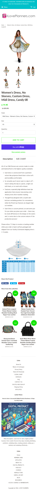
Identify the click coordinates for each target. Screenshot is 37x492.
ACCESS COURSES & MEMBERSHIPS (19, 482)
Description (8, 159)
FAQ (18, 379)
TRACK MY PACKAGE (18, 372)
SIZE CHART (21, 159)
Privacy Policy (18, 369)
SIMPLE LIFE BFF (18, 475)
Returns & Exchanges (18, 367)
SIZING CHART (18, 374)
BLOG (18, 477)
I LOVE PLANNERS (24, 488)
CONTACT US (18, 382)
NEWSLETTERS (18, 472)
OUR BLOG (18, 377)
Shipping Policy (18, 387)
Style (3, 113)
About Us (18, 364)
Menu (5, 7)
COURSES (18, 470)
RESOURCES (18, 480)
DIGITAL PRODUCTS (18, 465)
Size (2, 121)
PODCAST (18, 467)
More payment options (18, 152)
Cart (34, 7)
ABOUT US (18, 462)
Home (2, 25)
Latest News (18, 395)
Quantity (4, 129)
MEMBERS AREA (18, 457)
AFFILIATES (18, 389)
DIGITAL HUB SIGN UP (18, 384)
